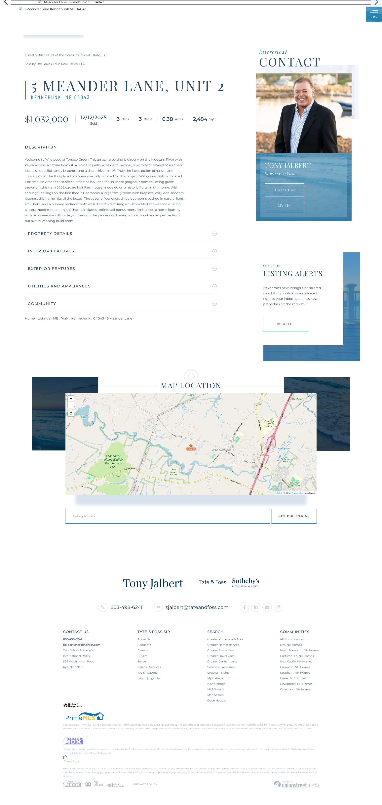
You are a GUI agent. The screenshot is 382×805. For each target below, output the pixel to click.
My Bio (284, 205)
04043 (98, 318)
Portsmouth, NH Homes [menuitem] (297, 656)
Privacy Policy (71, 761)
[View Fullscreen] (71, 413)
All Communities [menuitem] (292, 639)
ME (55, 318)
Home (30, 318)
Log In (343, 14)
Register (286, 324)
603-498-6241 (282, 173)
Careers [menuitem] (142, 650)
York (64, 318)
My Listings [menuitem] (215, 678)
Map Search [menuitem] (215, 695)
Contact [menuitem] (245, 14)
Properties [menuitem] (139, 14)
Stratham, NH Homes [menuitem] (295, 672)
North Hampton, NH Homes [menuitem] (299, 650)
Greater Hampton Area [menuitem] (223, 645)
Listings (44, 318)
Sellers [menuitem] (182, 14)
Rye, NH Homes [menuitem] (291, 645)
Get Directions (294, 516)
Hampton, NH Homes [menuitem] (295, 667)
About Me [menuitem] (204, 14)
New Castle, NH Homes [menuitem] (296, 661)
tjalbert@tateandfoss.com (197, 607)
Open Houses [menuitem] (216, 700)
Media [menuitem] (225, 14)
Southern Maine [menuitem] (218, 672)
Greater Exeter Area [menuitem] (221, 650)
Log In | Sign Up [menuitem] (148, 678)
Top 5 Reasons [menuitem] (147, 672)
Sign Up (354, 14)
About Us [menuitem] (143, 639)
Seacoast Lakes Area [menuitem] (221, 667)
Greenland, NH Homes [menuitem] (295, 689)
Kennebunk (80, 318)
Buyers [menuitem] (162, 14)
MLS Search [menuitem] (215, 689)
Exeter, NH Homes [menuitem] (292, 678)
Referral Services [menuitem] (149, 667)
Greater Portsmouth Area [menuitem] (225, 639)
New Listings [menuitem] (216, 684)
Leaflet (278, 493)
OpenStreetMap (294, 493)
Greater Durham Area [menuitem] (222, 661)
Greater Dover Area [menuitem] (220, 656)
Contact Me (284, 190)
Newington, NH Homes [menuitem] (296, 684)
